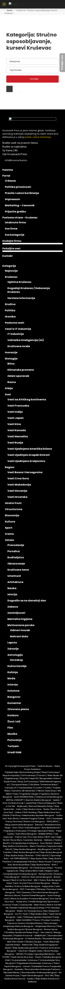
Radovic (41, 846)
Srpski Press (10, 781)
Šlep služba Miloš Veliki (32, 870)
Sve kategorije (14, 235)
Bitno (11, 363)
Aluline (57, 843)
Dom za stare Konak (13, 803)
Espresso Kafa (55, 846)
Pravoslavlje (15, 545)
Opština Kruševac (19, 282)
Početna (7, 170)
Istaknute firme (15, 222)
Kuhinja (12, 672)
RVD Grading (30, 812)
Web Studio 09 (55, 775)
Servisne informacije (21, 298)
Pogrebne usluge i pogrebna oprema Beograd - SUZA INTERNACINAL (31, 795)
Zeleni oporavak (18, 376)
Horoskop (16, 660)
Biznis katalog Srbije (29, 772)
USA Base (34, 784)
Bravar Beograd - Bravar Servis (42, 929)
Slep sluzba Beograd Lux (25, 852)
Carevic (57, 861)
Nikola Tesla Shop (47, 790)
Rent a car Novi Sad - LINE (25, 880)
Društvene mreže (18, 346)
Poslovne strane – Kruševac (20, 217)
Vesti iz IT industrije (18, 329)
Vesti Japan (15, 418)
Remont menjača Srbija (41, 806)
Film (10, 728)
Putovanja (14, 740)
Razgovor (14, 697)
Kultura (10, 521)
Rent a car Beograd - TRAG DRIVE (41, 821)
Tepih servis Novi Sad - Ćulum (26, 957)
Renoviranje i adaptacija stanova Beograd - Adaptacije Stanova (30, 925)
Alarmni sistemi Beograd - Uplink (42, 800)
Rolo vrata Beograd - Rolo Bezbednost (39, 827)
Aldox (40, 836)
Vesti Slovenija (17, 491)
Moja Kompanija (11, 775)
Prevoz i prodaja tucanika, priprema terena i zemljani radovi (33, 922)
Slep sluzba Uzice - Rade (36, 809)
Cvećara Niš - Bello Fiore (32, 904)
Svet (8, 394)
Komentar (14, 703)
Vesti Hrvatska (17, 497)
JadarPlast (31, 803)
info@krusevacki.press (16, 160)
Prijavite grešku (15, 211)
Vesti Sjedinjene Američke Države (29, 449)
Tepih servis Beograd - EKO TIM (37, 975)
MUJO (9, 849)
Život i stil (13, 721)
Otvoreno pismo (18, 709)
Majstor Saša (52, 870)
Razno (11, 382)
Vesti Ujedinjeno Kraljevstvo (26, 461)
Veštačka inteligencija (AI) (25, 340)
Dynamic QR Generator (24, 790)
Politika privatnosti (18, 187)
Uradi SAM (14, 752)
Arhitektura (15, 582)
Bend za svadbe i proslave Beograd (29, 898)
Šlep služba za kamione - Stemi (19, 846)
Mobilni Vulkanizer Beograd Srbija (27, 907)
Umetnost (14, 576)
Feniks (58, 839)
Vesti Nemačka (17, 436)
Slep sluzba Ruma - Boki (43, 864)
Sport (8, 528)
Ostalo (9, 540)
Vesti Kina (14, 424)
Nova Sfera (16, 839)
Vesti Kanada (16, 430)
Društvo (10, 304)
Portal (6, 175)
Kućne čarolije (17, 666)
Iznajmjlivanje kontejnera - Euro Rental (32, 843)
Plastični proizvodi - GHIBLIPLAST (30, 935)
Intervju (12, 684)
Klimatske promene (20, 370)
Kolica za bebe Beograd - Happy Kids (34, 886)
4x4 (55, 849)
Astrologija (15, 655)
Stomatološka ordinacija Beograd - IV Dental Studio (32, 937)
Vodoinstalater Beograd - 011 (17, 867)
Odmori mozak (20, 630)
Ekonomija (12, 515)
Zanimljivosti (16, 613)
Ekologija (11, 358)
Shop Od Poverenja (28, 781)
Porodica (13, 551)
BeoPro (7, 843)
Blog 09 (24, 778)
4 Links (47, 787)
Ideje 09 (34, 778)
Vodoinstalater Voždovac (25, 960)
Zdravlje (13, 649)
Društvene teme (18, 570)
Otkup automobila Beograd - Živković (24, 824)
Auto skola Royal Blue (19, 864)
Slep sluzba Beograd (51, 852)
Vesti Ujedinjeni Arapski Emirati (28, 455)
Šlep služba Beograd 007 (26, 947)
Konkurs (12, 715)
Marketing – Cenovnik (20, 205)
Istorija (12, 594)
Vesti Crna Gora (18, 478)
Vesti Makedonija (19, 484)
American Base (49, 784)
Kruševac (11, 277)
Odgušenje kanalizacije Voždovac (34, 963)
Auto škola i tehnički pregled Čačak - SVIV (29, 818)
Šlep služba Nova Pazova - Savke (31, 977)
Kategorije (9, 266)
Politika (10, 310)
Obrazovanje (16, 563)
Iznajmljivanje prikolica (25, 861)
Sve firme (11, 228)
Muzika (12, 734)
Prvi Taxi (32, 836)
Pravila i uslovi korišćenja (22, 193)
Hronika (10, 316)
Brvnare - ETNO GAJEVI (37, 855)
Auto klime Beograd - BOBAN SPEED (34, 833)
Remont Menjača (47, 803)
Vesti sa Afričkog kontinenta (26, 399)
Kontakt (7, 256)
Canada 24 (10, 787)
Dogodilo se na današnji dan (26, 600)
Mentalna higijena (19, 619)
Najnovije (11, 271)
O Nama (10, 181)
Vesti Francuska (18, 405)
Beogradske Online (50, 778)
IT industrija (15, 334)
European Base (20, 784)
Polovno (41, 775)
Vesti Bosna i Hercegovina (24, 472)
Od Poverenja (28, 775)
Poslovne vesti (14, 323)
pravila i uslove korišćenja (38, 137)
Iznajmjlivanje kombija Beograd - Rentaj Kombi (28, 873)
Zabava (12, 607)
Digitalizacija (11, 778)
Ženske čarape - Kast (37, 941)
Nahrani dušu (19, 636)
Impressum (12, 199)
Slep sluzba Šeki (39, 858)
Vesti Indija (15, 412)
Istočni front (13, 503)
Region (9, 467)
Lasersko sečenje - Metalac (38, 839)
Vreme (9, 534)
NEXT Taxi (49, 836)
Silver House (44, 861)
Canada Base (25, 787)
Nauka (11, 588)
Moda (11, 678)
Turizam (13, 746)
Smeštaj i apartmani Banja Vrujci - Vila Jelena (28, 932)
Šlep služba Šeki (38, 913)
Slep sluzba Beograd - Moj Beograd (32, 849)
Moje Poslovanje (50, 772)
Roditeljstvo (15, 557)
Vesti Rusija (15, 442)
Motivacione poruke (20, 625)
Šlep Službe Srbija (15, 855)
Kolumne (13, 691)
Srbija (9, 388)
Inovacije (11, 352)
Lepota (12, 642)
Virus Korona (13, 509)
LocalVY (38, 787)
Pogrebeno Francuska (15, 830)
